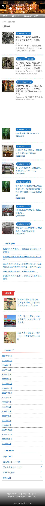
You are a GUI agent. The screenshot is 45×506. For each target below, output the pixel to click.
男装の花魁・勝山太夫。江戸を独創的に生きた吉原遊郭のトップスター (28, 302)
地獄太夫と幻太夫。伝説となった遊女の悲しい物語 (28, 335)
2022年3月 (6, 416)
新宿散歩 (21, 48)
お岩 (28, 45)
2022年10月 (7, 392)
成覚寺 (23, 73)
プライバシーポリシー (30, 494)
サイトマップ (32, 496)
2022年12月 (7, 383)
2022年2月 (6, 420)
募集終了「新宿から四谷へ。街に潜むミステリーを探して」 (29, 40)
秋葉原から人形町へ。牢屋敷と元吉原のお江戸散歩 (22, 250)
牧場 (40, 97)
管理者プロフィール (13, 494)
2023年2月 (6, 374)
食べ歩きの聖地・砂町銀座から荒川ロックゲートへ (22, 258)
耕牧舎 (28, 99)
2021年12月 (7, 429)
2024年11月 (7, 356)
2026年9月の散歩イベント (27, 133)
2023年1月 (6, 379)
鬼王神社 (31, 50)
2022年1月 (6, 425)
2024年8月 (6, 369)
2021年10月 (7, 439)
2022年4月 (6, 411)
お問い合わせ (21, 496)
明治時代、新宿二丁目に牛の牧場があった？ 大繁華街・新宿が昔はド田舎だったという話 (29, 89)
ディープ (32, 71)
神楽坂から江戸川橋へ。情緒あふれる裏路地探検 (22, 277)
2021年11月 (7, 434)
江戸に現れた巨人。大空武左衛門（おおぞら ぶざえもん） (28, 319)
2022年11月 (7, 388)
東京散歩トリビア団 (32, 48)
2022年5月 (6, 406)
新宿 (36, 97)
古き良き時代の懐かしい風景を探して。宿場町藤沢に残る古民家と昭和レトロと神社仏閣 (22, 265)
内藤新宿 (34, 45)
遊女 (35, 73)
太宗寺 (18, 73)
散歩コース (15, 16)
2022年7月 (6, 397)
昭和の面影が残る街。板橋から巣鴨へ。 (20, 271)
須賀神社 (24, 50)
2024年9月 (6, 365)
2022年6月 (6, 402)
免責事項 (11, 496)
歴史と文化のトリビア (31, 16)
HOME (5, 16)
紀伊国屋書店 (20, 99)
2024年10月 (7, 360)
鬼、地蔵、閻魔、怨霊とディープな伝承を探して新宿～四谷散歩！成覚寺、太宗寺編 (29, 65)
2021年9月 (6, 443)
